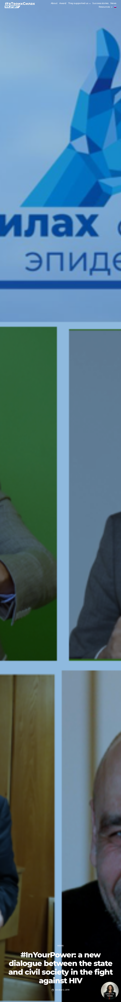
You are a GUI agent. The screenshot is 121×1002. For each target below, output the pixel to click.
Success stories (100, 3)
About (54, 3)
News (113, 3)
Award (62, 3)
